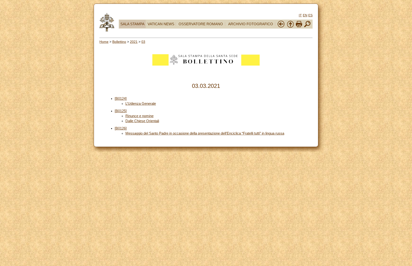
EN (305, 15)
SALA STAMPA (132, 24)
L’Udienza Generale (140, 103)
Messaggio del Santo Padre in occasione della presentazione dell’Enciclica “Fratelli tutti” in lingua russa (204, 133)
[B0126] (121, 128)
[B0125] (121, 111)
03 (143, 42)
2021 (134, 42)
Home (103, 42)
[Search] (307, 27)
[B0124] (121, 98)
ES (310, 15)
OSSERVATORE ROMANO (201, 24)
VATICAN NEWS (161, 24)
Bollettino (119, 42)
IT (300, 15)
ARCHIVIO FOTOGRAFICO (250, 24)
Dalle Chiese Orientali (142, 121)
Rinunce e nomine (139, 116)
